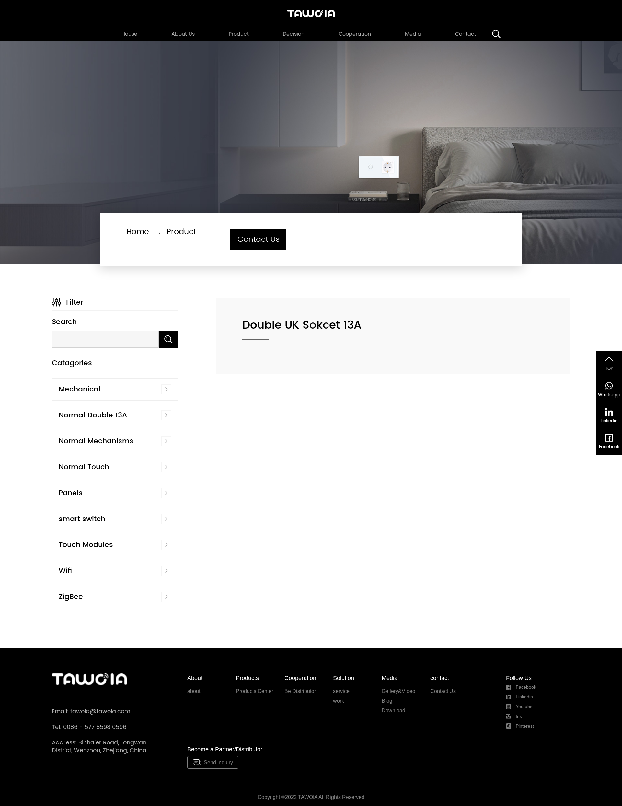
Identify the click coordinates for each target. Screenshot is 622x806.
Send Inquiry (218, 762)
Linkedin (524, 696)
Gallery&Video (398, 691)
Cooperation (355, 34)
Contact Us (258, 239)
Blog (387, 701)
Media (413, 34)
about (193, 691)
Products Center (254, 691)
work (338, 701)
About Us (183, 34)
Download (393, 710)
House (129, 34)
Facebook (526, 687)
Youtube (524, 706)
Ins (519, 716)
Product (239, 34)
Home (137, 232)
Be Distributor (300, 691)
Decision (294, 34)
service (341, 691)
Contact (465, 34)
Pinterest (525, 726)
